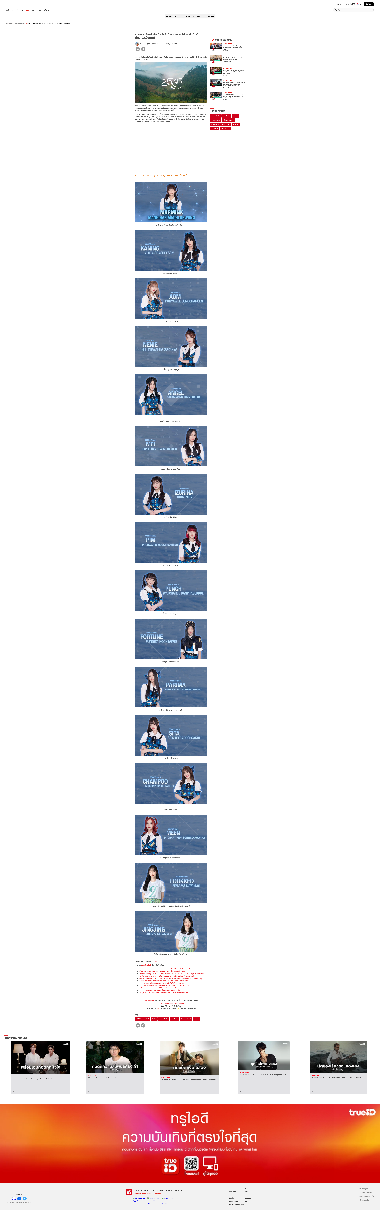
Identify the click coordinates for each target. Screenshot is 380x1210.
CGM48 (155, 961)
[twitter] (25, 1199)
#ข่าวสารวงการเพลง (228, 120)
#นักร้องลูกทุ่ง (215, 124)
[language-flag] (358, 4)
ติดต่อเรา (362, 1204)
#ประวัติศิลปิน (226, 124)
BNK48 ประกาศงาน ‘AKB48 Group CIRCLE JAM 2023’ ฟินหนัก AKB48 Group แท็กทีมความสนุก (170, 978)
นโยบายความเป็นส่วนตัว (366, 1196)
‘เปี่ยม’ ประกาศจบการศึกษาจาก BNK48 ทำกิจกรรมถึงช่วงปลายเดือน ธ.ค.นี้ (162, 971)
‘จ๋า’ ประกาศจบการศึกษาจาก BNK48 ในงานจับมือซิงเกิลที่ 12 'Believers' (162, 983)
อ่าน (27, 10)
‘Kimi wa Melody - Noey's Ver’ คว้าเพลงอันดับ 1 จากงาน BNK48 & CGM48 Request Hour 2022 (171, 973)
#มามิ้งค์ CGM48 (186, 1019)
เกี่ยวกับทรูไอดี (363, 1188)
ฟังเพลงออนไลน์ (148, 1000)
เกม (33, 10)
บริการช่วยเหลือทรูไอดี (236, 1204)
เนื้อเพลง (211, 16)
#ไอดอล (196, 1019)
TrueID (12, 4)
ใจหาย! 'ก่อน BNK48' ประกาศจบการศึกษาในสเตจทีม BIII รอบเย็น (159, 990)
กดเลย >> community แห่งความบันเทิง (171, 1003)
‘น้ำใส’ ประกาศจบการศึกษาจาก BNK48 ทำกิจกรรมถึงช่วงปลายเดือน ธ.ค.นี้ (162, 988)
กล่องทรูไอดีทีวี (234, 1201)
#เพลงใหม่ (236, 124)
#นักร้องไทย (174, 1019)
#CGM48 (146, 1019)
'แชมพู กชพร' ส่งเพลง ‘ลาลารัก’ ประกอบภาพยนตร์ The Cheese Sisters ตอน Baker (166, 969)
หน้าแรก (169, 16)
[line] (14, 1199)
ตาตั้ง (39, 10)
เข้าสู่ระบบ (369, 4)
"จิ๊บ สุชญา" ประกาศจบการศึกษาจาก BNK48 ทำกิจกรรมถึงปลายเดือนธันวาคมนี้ (163, 992)
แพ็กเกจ (248, 1198)
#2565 (138, 1019)
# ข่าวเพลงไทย (227, 44)
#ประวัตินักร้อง (215, 120)
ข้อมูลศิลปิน (201, 16)
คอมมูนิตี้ (248, 1201)
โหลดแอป (338, 4)
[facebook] (19, 1199)
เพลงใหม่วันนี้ (146, 965)
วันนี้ (7, 10)
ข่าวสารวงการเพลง (19, 23)
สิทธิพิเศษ (20, 10)
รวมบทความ (179, 16)
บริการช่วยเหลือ (364, 1200)
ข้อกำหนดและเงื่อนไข (365, 1192)
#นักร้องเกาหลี (225, 128)
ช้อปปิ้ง (231, 1198)
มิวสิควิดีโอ (190, 16)
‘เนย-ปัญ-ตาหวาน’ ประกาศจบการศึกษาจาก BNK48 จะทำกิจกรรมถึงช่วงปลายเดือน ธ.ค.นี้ (166, 976)
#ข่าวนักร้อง (214, 128)
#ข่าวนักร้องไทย (163, 1019)
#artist (154, 1019)
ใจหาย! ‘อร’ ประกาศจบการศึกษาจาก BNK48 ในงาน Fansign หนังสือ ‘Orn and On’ (165, 985)
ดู (12, 10)
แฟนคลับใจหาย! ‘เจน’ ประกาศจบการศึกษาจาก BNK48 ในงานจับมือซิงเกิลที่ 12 (163, 981)
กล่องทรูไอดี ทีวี (350, 4)
